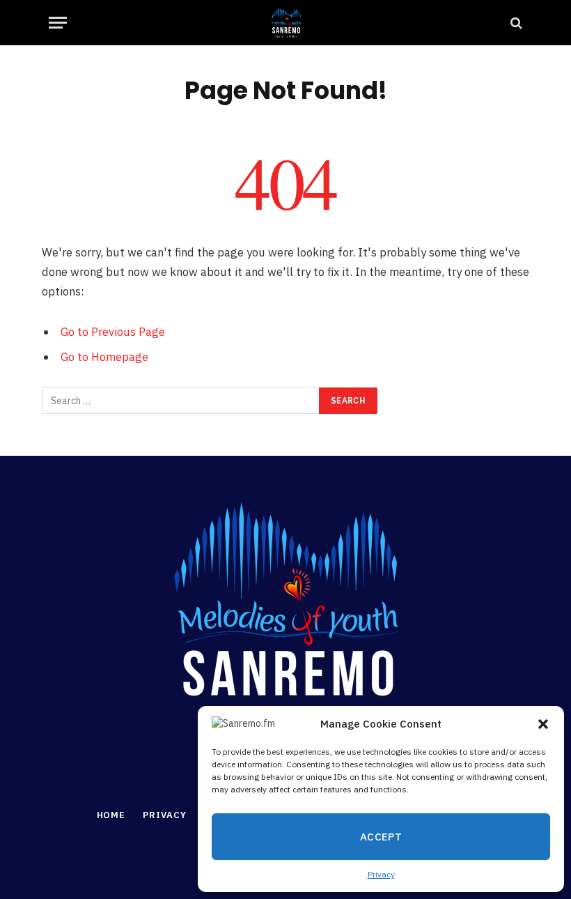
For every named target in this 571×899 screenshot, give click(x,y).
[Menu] (58, 22)
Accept (381, 836)
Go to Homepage (104, 356)
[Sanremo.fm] (285, 22)
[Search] (515, 22)
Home (111, 815)
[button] (543, 724)
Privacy (381, 874)
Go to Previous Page (113, 331)
